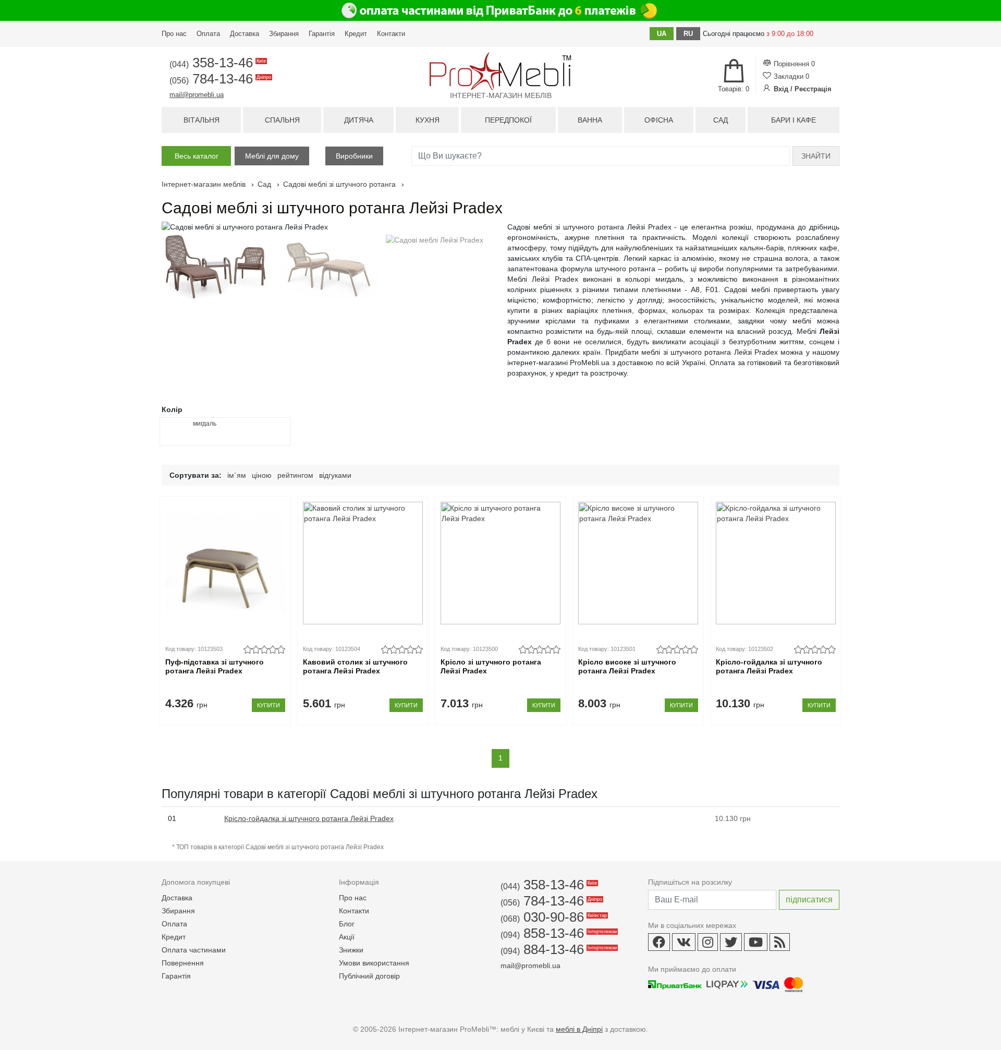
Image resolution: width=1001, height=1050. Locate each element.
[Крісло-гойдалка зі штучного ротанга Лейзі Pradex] (775, 563)
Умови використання (374, 963)
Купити (268, 705)
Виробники (354, 156)
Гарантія (322, 34)
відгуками (335, 475)
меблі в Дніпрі (579, 1029)
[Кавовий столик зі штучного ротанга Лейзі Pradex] (362, 563)
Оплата (208, 34)
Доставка (244, 34)
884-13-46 (557, 949)
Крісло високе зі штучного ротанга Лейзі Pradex (627, 666)
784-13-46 (219, 79)
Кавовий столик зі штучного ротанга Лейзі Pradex (355, 666)
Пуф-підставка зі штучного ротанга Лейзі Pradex (214, 666)
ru (688, 34)
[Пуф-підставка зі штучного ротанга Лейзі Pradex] (225, 563)
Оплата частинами (194, 950)
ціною (262, 475)
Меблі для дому (272, 156)
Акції (347, 937)
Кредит (356, 34)
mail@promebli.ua (196, 95)
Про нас (174, 34)
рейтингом (295, 475)
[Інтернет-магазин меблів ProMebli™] (500, 71)
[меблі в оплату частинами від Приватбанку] (500, 10)
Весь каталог (196, 156)
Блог (347, 924)
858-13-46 (557, 933)
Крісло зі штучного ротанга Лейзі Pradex (491, 666)
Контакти (391, 34)
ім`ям (236, 475)
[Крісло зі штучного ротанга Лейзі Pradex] (500, 563)
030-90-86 (552, 917)
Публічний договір (369, 976)
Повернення (183, 963)
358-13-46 (216, 62)
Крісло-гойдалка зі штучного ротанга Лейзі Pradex (769, 666)
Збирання (284, 34)
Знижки (351, 950)
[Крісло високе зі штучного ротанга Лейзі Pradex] (638, 563)
